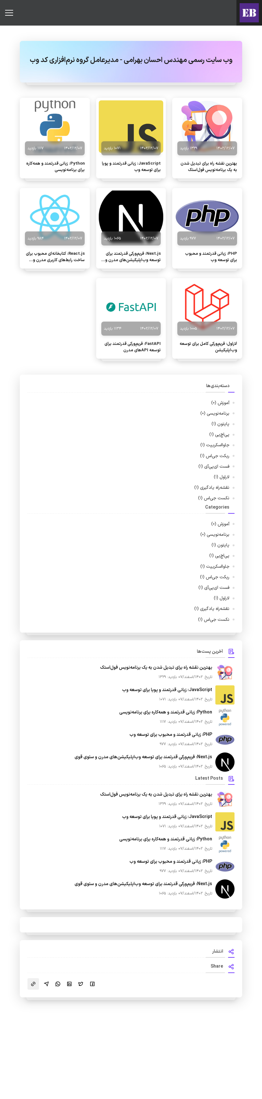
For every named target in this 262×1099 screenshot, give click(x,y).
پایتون (220, 424)
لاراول (221, 477)
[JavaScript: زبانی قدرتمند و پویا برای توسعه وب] (131, 126)
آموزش (220, 403)
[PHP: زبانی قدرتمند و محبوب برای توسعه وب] (207, 217)
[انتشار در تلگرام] (46, 984)
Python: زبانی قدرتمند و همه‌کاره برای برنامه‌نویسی (55, 166)
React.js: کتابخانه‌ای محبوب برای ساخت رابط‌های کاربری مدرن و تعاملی (55, 257)
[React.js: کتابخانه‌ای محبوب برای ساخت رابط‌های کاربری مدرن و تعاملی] (55, 217)
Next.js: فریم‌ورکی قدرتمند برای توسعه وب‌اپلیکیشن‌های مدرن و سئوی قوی (133, 257)
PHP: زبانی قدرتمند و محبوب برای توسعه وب (211, 257)
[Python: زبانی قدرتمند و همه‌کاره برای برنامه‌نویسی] (55, 126)
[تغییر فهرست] (9, 12)
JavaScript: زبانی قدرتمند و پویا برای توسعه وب (131, 166)
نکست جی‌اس (213, 498)
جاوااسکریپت (214, 445)
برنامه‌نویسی (214, 413)
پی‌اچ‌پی (219, 434)
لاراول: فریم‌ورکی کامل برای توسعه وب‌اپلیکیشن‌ (208, 347)
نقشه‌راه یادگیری (211, 487)
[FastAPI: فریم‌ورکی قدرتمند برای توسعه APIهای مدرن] (131, 307)
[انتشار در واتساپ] (58, 984)
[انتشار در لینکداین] (69, 984)
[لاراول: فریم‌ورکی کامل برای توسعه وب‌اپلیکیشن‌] (207, 307)
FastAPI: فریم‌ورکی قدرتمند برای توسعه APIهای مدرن (132, 347)
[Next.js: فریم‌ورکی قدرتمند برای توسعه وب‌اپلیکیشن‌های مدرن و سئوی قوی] (131, 217)
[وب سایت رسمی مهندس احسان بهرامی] (249, 13)
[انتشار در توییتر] (81, 984)
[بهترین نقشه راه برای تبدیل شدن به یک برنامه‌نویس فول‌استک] (207, 126)
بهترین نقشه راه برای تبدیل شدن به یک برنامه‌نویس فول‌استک (209, 166)
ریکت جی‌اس (214, 456)
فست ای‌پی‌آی (213, 466)
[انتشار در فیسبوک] (92, 984)
